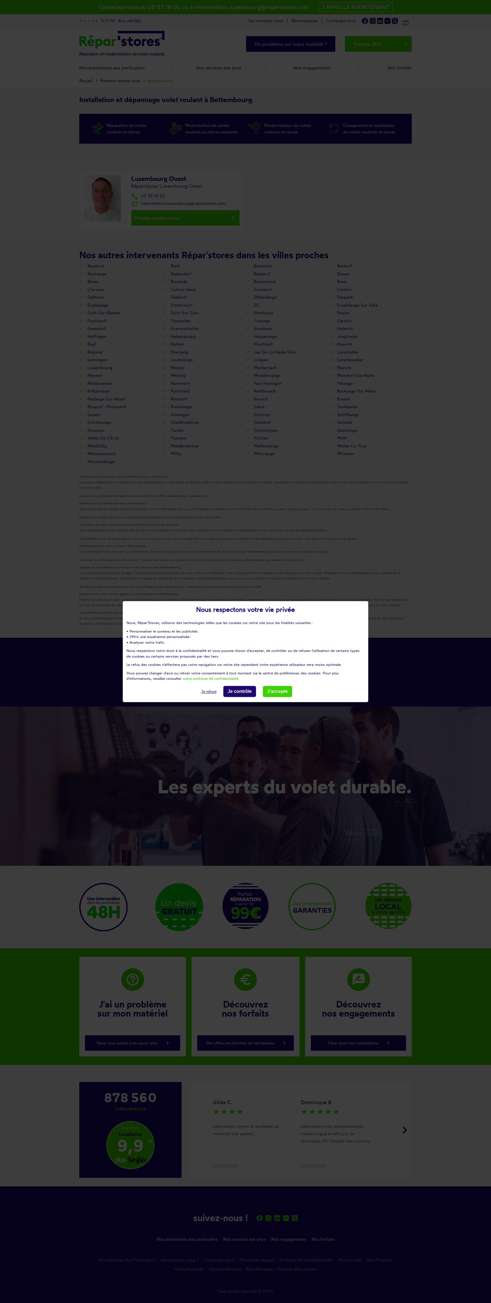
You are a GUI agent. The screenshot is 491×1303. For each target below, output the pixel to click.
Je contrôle (240, 691)
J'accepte (277, 691)
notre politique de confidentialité (210, 678)
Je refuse (209, 691)
